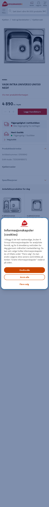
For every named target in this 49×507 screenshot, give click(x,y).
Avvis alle (24, 277)
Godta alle (24, 270)
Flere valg (24, 284)
